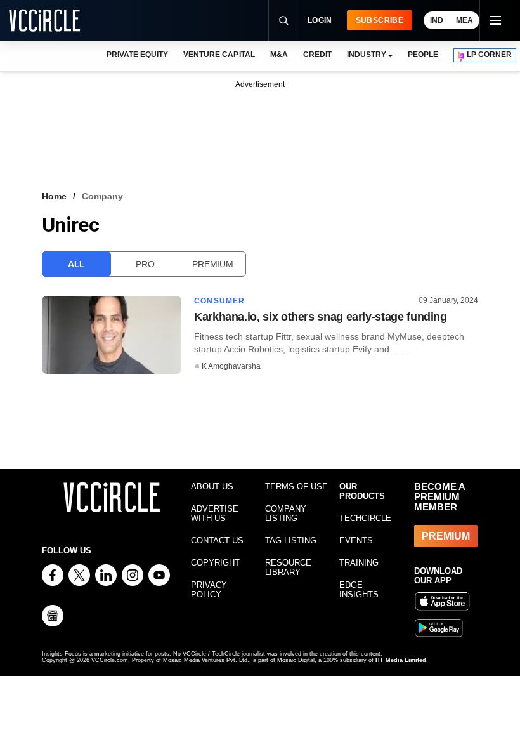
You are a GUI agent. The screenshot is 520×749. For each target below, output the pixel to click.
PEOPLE (423, 54)
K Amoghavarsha (231, 366)
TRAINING (359, 562)
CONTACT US (217, 540)
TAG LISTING (290, 540)
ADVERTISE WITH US (214, 513)
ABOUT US (212, 486)
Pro (145, 264)
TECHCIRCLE (365, 518)
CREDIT (317, 54)
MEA (464, 20)
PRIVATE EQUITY (137, 54)
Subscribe (379, 20)
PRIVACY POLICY (209, 589)
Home (54, 196)
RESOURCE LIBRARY (288, 567)
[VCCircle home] (44, 20)
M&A (279, 54)
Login (320, 20)
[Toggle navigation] (494, 20)
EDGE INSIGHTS (359, 589)
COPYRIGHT (215, 562)
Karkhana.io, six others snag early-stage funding (320, 316)
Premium (212, 264)
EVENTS (356, 540)
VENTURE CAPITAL (218, 54)
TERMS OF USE (296, 486)
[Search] (283, 20)
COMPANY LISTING (285, 513)
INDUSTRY (366, 54)
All (76, 264)
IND (436, 20)
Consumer (219, 300)
